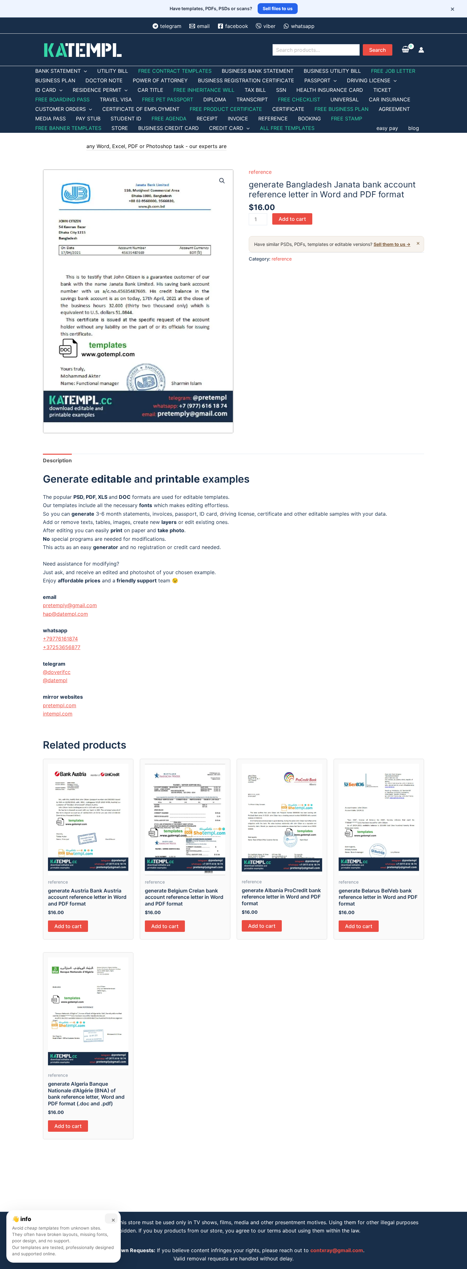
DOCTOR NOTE (104, 80)
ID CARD (45, 90)
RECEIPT (207, 118)
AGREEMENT (394, 109)
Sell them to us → (392, 244)
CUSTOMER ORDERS (60, 109)
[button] (222, 181)
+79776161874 (60, 638)
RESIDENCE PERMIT (97, 90)
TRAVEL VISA (116, 99)
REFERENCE (273, 118)
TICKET (382, 90)
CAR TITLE (150, 90)
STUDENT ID (126, 118)
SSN (281, 90)
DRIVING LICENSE (368, 80)
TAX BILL (255, 90)
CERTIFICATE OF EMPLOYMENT (140, 109)
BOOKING (309, 118)
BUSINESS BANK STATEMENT (258, 71)
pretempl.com (59, 705)
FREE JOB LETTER (393, 71)
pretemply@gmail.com (70, 605)
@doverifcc (57, 672)
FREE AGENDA (169, 118)
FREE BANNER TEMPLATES (68, 128)
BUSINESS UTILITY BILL (332, 71)
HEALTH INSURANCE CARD (329, 90)
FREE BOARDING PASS (62, 99)
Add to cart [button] (68, 926)
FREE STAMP (346, 118)
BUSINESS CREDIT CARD (168, 128)
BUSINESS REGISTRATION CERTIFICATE (246, 80)
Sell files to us (278, 8)
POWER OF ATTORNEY (160, 80)
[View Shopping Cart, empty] (405, 50)
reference (260, 172)
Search (377, 50)
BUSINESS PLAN (55, 80)
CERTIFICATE (288, 109)
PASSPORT (317, 80)
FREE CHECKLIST (299, 99)
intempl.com (57, 713)
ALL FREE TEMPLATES (287, 128)
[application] (84, 71)
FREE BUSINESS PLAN (342, 109)
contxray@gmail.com (336, 1250)
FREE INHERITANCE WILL (203, 90)
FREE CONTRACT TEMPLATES (175, 71)
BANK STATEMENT (58, 71)
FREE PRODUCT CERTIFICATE (226, 109)
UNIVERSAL (344, 99)
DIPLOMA (214, 99)
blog (413, 128)
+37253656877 (61, 647)
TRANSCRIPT (252, 99)
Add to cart (292, 219)
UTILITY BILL (112, 71)
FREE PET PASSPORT (167, 99)
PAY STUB (88, 118)
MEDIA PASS (50, 118)
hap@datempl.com (65, 614)
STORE (120, 128)
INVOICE (238, 118)
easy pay (387, 128)
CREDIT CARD (226, 128)
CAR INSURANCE (389, 99)
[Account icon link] (421, 50)
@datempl (55, 680)
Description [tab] (57, 460)
